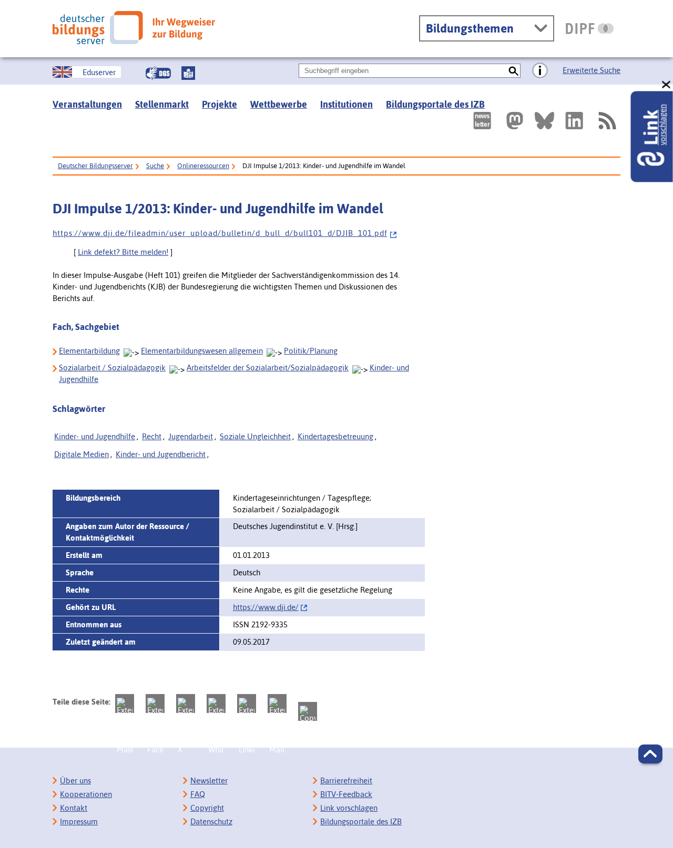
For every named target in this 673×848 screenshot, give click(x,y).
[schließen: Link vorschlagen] (666, 85)
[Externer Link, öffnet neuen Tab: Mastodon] (514, 120)
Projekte (219, 104)
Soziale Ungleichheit (255, 436)
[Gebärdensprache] (158, 73)
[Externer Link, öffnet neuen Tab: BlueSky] (544, 120)
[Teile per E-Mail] (277, 703)
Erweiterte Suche (591, 70)
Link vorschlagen (349, 807)
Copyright (207, 807)
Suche (155, 166)
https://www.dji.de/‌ (266, 607)
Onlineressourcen (203, 166)
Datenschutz (211, 821)
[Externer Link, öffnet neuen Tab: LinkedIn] (574, 120)
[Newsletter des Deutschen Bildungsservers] (482, 120)
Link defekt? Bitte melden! (123, 251)
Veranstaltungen (87, 104)
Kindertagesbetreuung (335, 436)
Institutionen (346, 104)
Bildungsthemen (470, 28)
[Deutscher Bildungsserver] (134, 27)
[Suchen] (513, 70)
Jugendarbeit (190, 436)
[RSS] (606, 120)
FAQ (197, 794)
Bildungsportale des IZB (435, 104)
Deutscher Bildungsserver (95, 166)
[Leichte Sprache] (188, 73)
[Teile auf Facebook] (155, 703)
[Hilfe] (540, 71)
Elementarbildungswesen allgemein (202, 350)
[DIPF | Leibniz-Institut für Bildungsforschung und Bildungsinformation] (589, 28)
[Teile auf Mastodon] (124, 703)
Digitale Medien (81, 454)
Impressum (79, 821)
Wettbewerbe (278, 104)
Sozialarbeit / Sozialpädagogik (112, 367)
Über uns (75, 780)
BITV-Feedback (346, 794)
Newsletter (209, 780)
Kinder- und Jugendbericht (161, 454)
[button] (650, 753)
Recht (151, 436)
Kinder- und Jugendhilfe (94, 436)
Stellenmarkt (162, 104)
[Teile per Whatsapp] (216, 703)
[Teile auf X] (185, 703)
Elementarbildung (89, 350)
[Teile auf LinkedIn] (246, 703)
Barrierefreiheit (346, 780)
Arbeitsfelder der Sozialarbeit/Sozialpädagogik (268, 367)
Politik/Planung (311, 350)
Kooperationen (86, 794)
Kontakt (73, 807)
